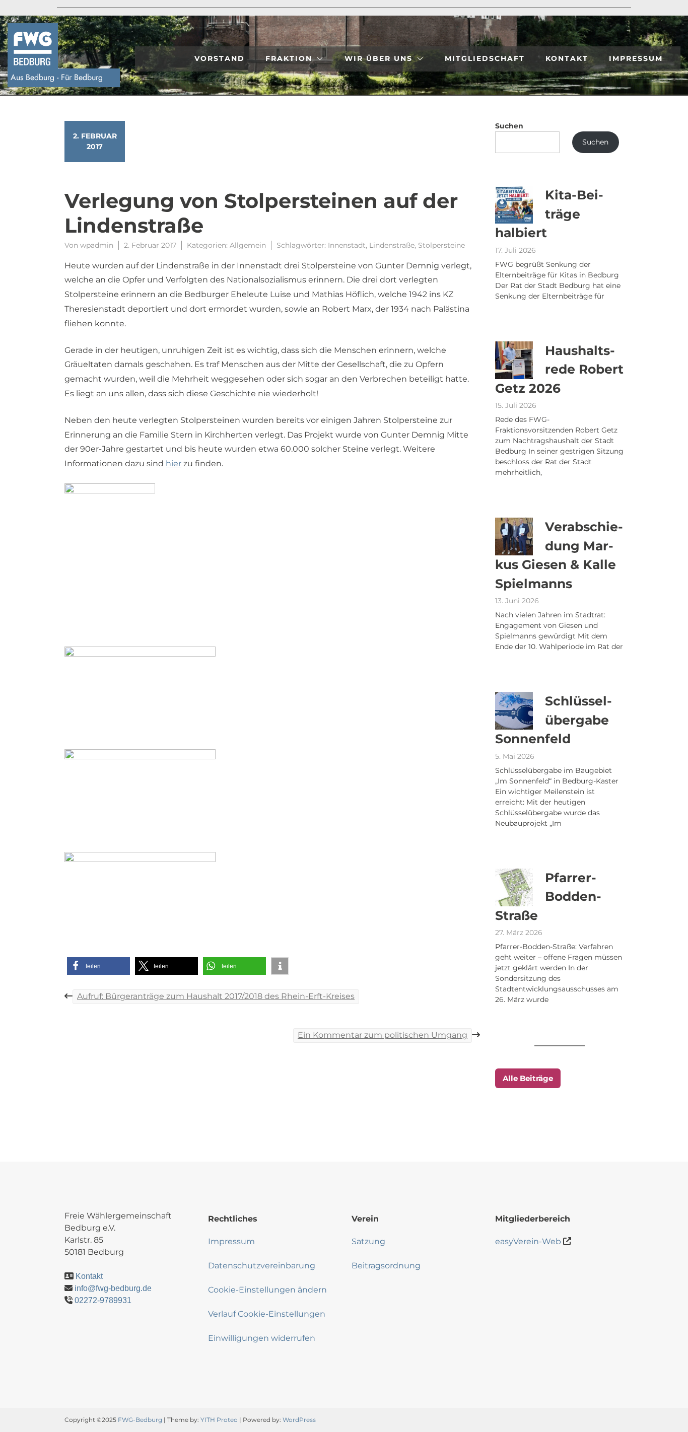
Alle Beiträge (528, 1078)
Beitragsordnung (386, 1265)
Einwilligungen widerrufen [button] (261, 1338)
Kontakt (566, 58)
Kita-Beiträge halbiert (549, 213)
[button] (98, 966)
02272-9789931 (103, 1300)
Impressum (636, 58)
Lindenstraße (392, 245)
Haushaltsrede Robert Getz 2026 (559, 369)
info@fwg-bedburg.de (113, 1288)
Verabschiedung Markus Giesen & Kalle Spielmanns (559, 555)
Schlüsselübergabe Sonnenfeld (553, 719)
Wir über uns (378, 58)
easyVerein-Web (528, 1241)
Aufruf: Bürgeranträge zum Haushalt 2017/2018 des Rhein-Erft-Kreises (216, 996)
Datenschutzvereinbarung (261, 1265)
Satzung (368, 1241)
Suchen (509, 125)
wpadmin (96, 245)
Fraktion (288, 58)
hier (173, 463)
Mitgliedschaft (485, 58)
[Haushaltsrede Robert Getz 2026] (514, 360)
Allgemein (248, 245)
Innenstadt (347, 245)
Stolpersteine (441, 245)
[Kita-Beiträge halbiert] (514, 205)
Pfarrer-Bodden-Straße (548, 896)
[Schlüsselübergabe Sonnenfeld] (514, 711)
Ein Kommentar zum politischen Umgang (382, 1035)
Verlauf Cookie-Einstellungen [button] (266, 1314)
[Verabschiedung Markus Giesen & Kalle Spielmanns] (514, 536)
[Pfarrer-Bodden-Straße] (514, 887)
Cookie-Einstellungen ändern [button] (267, 1290)
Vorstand (219, 58)
